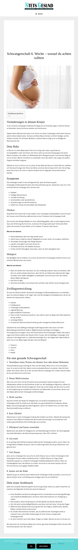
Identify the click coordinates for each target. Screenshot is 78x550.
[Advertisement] (39, 37)
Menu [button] (40, 14)
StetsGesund (39, 6)
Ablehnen (43, 546)
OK (31, 546)
